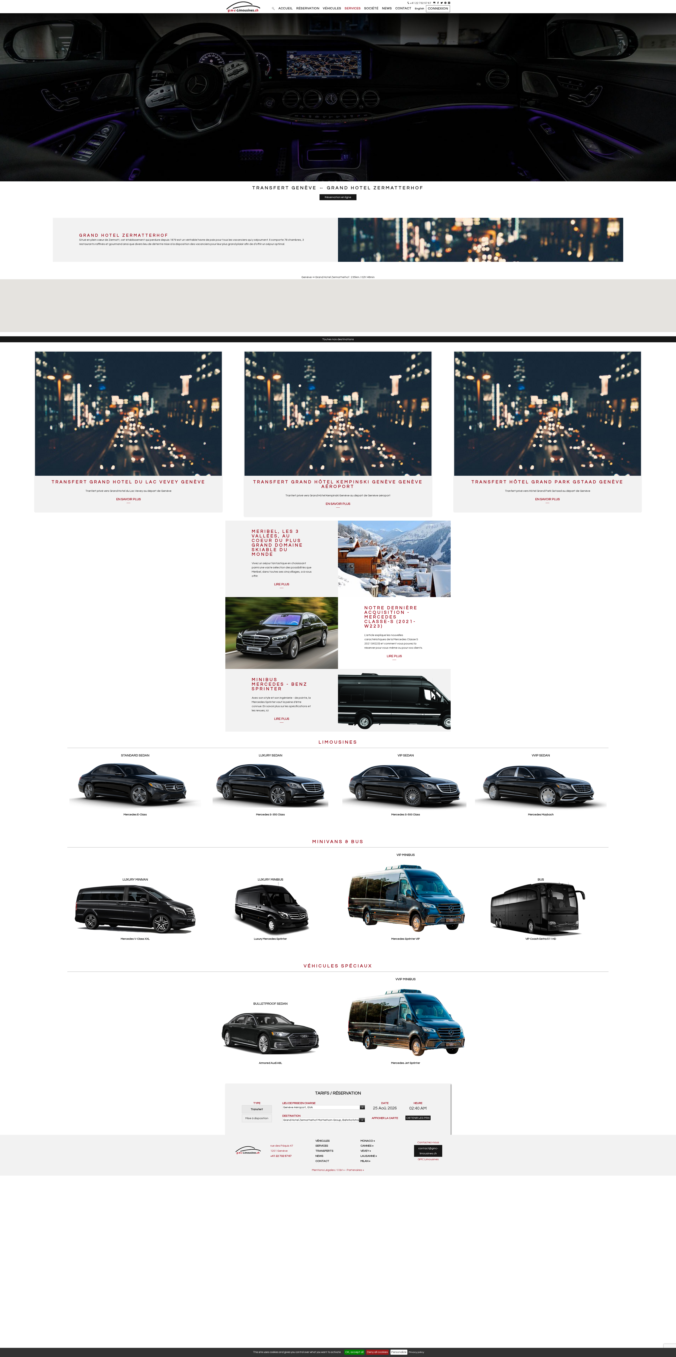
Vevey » (366, 1150)
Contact (322, 1161)
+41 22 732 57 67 (420, 3)
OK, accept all (354, 1352)
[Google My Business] (434, 3)
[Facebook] (438, 3)
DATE (385, 1103)
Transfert (257, 1109)
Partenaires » (355, 1170)
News (319, 1156)
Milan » (365, 1161)
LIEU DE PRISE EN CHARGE (298, 1103)
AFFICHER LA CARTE (385, 1118)
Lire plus (281, 584)
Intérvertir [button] (362, 1120)
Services (321, 1145)
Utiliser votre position (362, 1107)
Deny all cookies (377, 1352)
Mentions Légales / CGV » (328, 1170)
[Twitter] (442, 3)
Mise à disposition (256, 1118)
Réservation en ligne (338, 197)
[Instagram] (449, 3)
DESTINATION (291, 1115)
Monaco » (368, 1140)
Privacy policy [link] (416, 1352)
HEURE (418, 1103)
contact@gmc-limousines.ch (428, 1151)
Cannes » (367, 1145)
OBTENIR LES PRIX (418, 1117)
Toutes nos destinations (338, 339)
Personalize (398, 1352)
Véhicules (322, 1140)
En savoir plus (128, 499)
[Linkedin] (445, 3)
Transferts (324, 1150)
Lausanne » (369, 1156)
